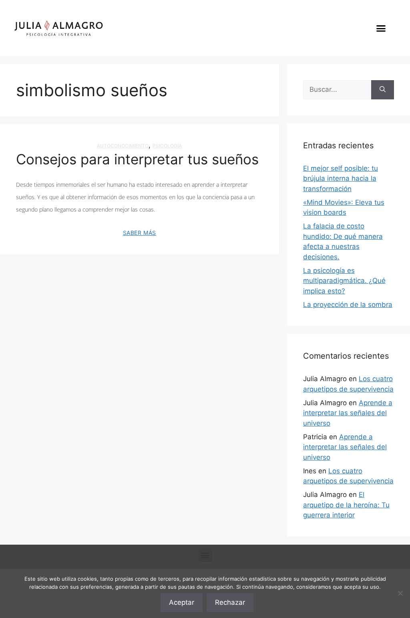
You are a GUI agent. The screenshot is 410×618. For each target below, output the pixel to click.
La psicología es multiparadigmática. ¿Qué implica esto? (344, 281)
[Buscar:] (337, 89)
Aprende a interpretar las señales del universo (347, 413)
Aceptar (181, 602)
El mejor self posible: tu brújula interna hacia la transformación (340, 178)
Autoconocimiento (123, 146)
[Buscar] (382, 89)
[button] (380, 28)
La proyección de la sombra (347, 305)
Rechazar (230, 602)
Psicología (167, 146)
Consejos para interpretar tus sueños (137, 159)
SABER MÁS (139, 232)
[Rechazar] (400, 593)
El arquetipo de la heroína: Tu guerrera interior (346, 505)
